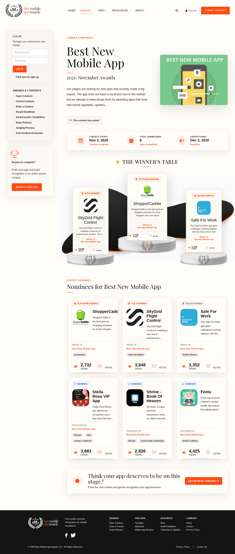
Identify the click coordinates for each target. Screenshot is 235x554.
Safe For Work (204, 220)
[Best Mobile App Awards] (23, 10)
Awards (85, 10)
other (88, 435)
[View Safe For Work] (204, 208)
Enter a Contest (24, 106)
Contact (189, 526)
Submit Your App (215, 10)
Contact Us (202, 547)
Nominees (139, 526)
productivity (79, 355)
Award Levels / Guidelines (30, 117)
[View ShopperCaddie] (147, 191)
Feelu (206, 392)
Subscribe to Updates (171, 530)
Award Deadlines (25, 111)
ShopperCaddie (147, 203)
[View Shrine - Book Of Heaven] (134, 397)
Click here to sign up (27, 77)
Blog (163, 523)
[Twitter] (73, 536)
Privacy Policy (193, 530)
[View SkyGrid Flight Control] (91, 205)
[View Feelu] (188, 397)
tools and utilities (136, 355)
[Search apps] (177, 10)
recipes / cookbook (82, 441)
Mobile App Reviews (144, 530)
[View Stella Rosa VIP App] (80, 397)
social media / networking (152, 441)
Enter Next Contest (202, 481)
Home (71, 10)
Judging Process (25, 127)
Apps (101, 10)
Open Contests (24, 96)
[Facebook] (66, 536)
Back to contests (81, 37)
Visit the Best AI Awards (29, 133)
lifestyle (77, 435)
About (139, 10)
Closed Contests (25, 101)
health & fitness (189, 355)
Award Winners (116, 530)
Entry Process (24, 122)
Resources (120, 10)
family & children (190, 441)
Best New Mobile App (83, 348)
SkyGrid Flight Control (90, 220)
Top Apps (139, 523)
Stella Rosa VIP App (101, 396)
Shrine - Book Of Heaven (154, 396)
